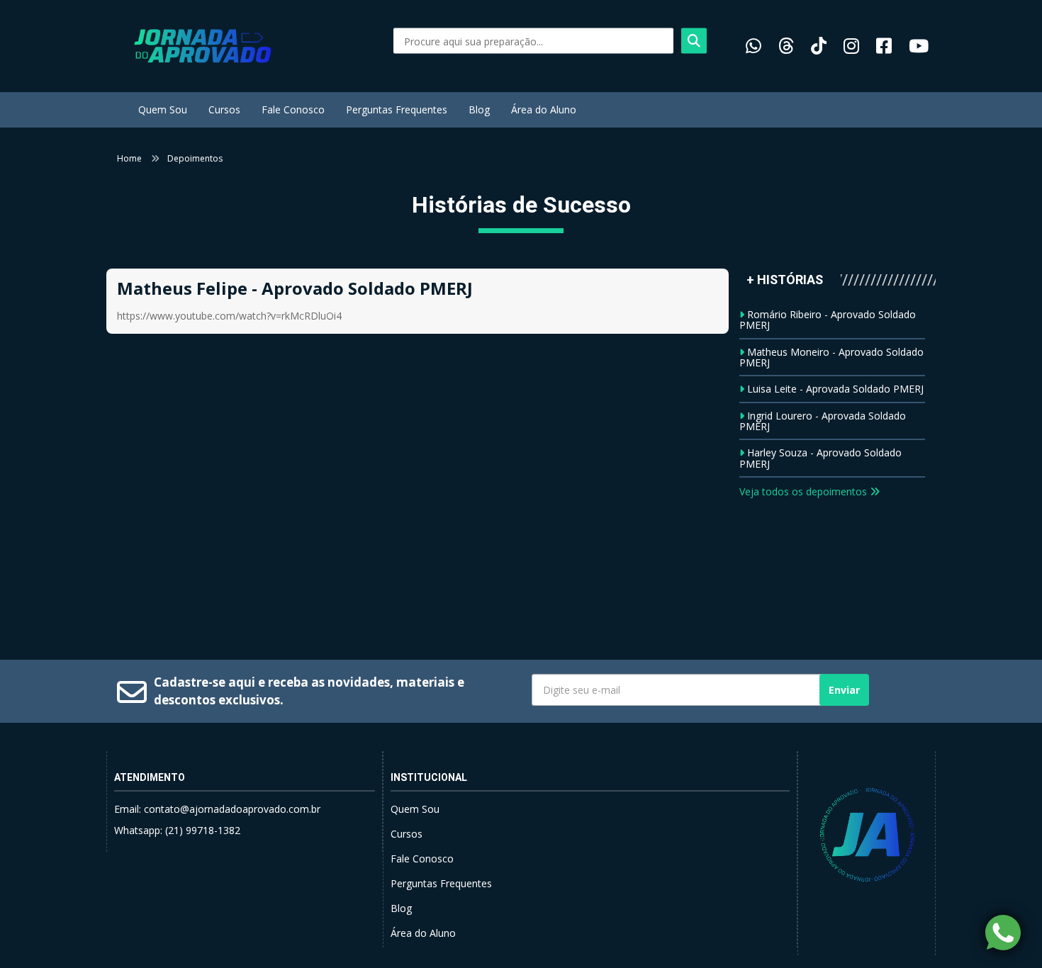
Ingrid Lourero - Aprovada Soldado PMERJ (822, 421)
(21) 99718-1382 (202, 830)
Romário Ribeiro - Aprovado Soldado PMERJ (827, 320)
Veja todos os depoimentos (804, 491)
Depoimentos (195, 158)
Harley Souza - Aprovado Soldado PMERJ (820, 458)
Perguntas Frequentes (396, 109)
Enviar (844, 690)
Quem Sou (162, 109)
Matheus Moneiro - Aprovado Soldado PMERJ (831, 357)
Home (129, 158)
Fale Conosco (293, 109)
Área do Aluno (543, 109)
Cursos (224, 109)
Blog (479, 109)
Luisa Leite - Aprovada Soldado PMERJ (835, 388)
